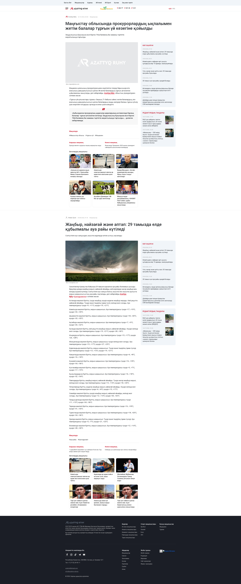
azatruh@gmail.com (71, 568)
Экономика (125, 558)
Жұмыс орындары (146, 564)
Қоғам (116, 3)
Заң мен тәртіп (127, 3)
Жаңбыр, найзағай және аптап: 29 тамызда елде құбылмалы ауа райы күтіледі (158, 53)
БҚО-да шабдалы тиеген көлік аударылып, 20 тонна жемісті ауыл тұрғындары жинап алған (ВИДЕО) (152, 123)
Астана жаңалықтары (129, 527)
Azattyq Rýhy (72, 17)
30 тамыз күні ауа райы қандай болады (156, 81)
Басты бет (67, 3)
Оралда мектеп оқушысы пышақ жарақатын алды (85, 145)
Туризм (162, 529)
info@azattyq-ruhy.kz (71, 571)
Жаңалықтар (79, 3)
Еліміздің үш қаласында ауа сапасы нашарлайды (121, 450)
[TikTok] (76, 555)
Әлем (123, 569)
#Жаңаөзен (99, 135)
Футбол (143, 527)
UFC (142, 535)
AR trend (99, 3)
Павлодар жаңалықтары (130, 535)
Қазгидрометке (80, 297)
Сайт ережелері (146, 561)
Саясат (124, 556)
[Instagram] (71, 555)
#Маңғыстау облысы (76, 135)
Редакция (144, 556)
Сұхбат (124, 566)
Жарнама (144, 558)
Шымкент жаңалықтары (129, 532)
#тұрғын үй (89, 135)
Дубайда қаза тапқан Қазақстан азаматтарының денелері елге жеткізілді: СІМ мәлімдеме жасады (157, 102)
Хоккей (143, 529)
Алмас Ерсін (72, 218)
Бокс (142, 532)
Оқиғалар (125, 564)
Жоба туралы (145, 553)
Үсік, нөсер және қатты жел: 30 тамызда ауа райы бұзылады (157, 72)
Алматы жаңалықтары (129, 529)
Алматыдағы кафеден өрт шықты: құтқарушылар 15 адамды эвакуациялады (158, 62)
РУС (173, 9)
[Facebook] (67, 555)
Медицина (163, 527)
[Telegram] (80, 555)
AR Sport (108, 3)
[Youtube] (84, 555)
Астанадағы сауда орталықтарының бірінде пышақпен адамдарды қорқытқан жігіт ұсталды (158, 90)
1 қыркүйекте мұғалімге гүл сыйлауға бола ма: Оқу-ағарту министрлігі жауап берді (85, 450)
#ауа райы (73, 440)
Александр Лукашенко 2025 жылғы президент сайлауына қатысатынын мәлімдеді (120, 146)
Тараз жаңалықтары (128, 537)
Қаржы (90, 3)
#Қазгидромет (83, 440)
